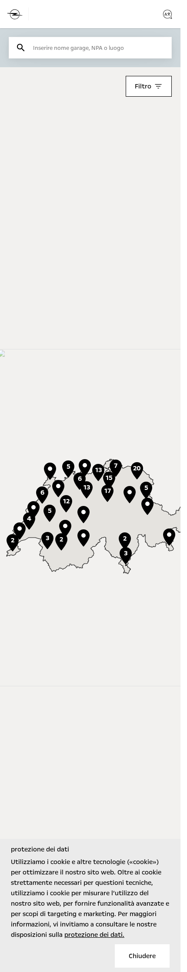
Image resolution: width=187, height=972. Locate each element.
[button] (65, 528)
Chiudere (142, 956)
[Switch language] (167, 14)
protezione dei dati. (94, 934)
